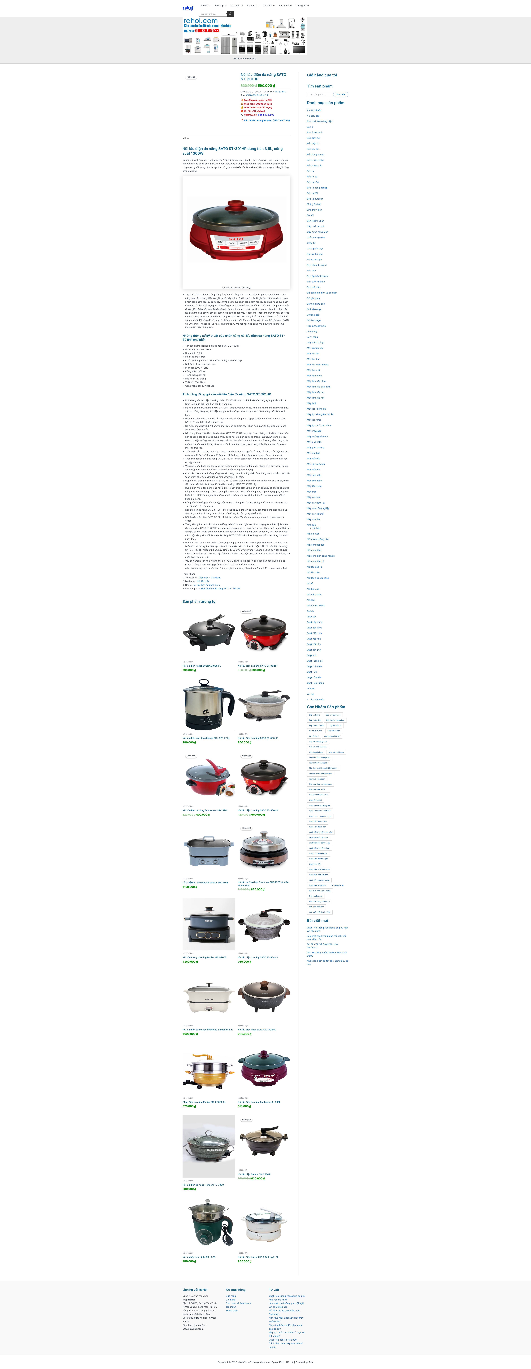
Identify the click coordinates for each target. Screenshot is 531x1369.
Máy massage (314, 430)
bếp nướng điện (315, 160)
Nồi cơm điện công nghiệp (321, 555)
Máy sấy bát (313, 458)
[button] (209, 5)
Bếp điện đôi (313, 138)
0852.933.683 (266, 114)
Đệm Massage (314, 259)
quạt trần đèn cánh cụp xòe (320, 832)
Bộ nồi (310, 215)
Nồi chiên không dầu (318, 539)
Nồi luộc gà (313, 589)
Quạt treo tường (315, 683)
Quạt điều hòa (314, 633)
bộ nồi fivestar (334, 731)
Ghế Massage (314, 309)
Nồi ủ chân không (316, 605)
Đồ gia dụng (313, 298)
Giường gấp (313, 314)
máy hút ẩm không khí (318, 763)
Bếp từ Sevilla (315, 720)
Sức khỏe (284, 5)
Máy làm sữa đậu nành (318, 386)
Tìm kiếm (340, 94)
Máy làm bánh (314, 375)
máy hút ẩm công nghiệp (319, 757)
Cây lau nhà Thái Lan (317, 747)
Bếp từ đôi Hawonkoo (335, 720)
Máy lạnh (311, 403)
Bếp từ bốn (313, 182)
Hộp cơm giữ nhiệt (316, 325)
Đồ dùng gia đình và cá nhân (322, 292)
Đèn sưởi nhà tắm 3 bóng (319, 891)
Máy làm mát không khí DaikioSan (323, 768)
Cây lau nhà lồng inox (318, 742)
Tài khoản (231, 1306)
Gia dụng (235, 5)
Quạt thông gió (315, 660)
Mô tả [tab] (186, 138)
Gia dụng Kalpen (316, 752)
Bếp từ (310, 171)
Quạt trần (312, 671)
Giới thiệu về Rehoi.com (238, 1303)
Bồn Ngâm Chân (315, 220)
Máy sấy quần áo (316, 464)
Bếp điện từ (313, 143)
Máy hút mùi (313, 370)
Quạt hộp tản (314, 638)
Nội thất (267, 5)
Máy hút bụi (313, 359)
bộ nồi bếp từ (335, 726)
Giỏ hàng (230, 1299)
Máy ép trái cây (315, 348)
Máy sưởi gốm (314, 480)
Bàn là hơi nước (315, 132)
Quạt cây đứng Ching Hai (319, 806)
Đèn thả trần (313, 287)
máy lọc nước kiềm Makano (320, 773)
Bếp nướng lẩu (314, 165)
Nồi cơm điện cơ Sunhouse (320, 784)
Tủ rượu (311, 688)
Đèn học (311, 270)
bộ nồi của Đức (315, 731)
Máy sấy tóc (313, 469)
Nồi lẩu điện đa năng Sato (257, 95)
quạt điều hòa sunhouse (319, 880)
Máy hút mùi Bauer (336, 752)
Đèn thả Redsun (315, 896)
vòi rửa (310, 694)
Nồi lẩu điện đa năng (318, 578)
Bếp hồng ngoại (315, 154)
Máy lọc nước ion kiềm (319, 425)
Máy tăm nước (314, 486)
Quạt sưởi (312, 655)
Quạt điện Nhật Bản (317, 885)
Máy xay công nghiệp (318, 508)
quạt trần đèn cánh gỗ (318, 837)
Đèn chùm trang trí (317, 265)
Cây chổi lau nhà (315, 226)
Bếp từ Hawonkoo (333, 715)
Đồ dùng (251, 5)
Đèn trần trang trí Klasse (319, 901)
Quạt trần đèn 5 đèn (317, 827)
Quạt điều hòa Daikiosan (319, 869)
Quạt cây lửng (314, 627)
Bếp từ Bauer (314, 715)
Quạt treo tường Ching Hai (320, 816)
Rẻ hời (204, 5)
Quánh (310, 611)
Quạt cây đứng (314, 622)
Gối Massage (314, 320)
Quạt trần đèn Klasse (318, 853)
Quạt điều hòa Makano (318, 875)
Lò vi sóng (312, 337)
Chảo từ (311, 243)
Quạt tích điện (314, 666)
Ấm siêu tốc (313, 115)
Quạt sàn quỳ (314, 649)
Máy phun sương (315, 447)
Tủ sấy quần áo (337, 885)
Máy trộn (311, 491)
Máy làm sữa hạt (315, 392)
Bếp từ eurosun (315, 198)
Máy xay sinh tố (315, 513)
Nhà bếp (219, 5)
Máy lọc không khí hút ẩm (320, 414)
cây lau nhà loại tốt (332, 736)
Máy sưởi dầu (314, 475)
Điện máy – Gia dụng (210, 577)
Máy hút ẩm (313, 353)
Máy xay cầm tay (316, 502)
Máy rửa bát (313, 453)
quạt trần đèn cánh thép (319, 848)
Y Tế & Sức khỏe (315, 699)
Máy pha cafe (314, 442)
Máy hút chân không (317, 364)
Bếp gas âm (313, 149)
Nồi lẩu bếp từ (314, 566)
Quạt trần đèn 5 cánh (318, 821)
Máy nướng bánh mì (317, 436)
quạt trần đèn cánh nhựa (319, 843)
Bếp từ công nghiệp (317, 187)
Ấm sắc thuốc (314, 110)
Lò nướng (312, 331)
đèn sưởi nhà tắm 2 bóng (319, 912)
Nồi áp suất (313, 533)
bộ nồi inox (313, 736)
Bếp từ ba (312, 176)
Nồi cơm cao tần (315, 544)
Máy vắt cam (314, 497)
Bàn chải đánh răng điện (319, 121)
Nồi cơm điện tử (315, 561)
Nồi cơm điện (314, 550)
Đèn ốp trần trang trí (318, 276)
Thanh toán (232, 1310)
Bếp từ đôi (312, 193)
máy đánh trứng (315, 342)
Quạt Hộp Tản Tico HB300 (283, 1339)
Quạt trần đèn (314, 677)
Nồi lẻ (310, 583)
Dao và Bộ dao (315, 254)
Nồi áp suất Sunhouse (318, 795)
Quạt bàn (312, 616)
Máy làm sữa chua (316, 381)
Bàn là (310, 126)
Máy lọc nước (314, 419)
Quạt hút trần (314, 644)
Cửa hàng (231, 1296)
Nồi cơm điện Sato (317, 789)
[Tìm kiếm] (230, 14)
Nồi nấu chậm (314, 594)
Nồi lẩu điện (280, 92)
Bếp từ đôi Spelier (316, 726)
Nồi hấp (316, 528)
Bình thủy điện (314, 209)
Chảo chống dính (316, 237)
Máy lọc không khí (316, 408)
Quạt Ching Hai (315, 800)
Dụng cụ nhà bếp (316, 303)
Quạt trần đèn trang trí (318, 859)
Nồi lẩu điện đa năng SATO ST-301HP (220, 588)
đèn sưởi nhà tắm (316, 907)
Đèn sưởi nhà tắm (316, 281)
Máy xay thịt (313, 519)
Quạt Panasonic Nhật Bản (319, 811)
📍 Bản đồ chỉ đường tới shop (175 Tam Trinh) (265, 120)
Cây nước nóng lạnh (317, 231)
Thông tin (301, 5)
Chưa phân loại (315, 248)
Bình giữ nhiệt (314, 204)
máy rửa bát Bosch (317, 779)
